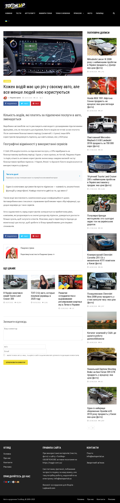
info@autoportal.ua (62, 478)
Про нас (7, 458)
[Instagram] (11, 482)
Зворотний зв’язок (95, 462)
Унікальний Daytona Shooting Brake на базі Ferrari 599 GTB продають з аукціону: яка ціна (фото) (101, 373)
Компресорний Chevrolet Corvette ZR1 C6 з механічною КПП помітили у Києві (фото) (101, 259)
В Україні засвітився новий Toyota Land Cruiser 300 (12, 296)
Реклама (7, 466)
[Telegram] (13, 482)
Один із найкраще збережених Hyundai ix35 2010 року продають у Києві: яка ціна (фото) (101, 412)
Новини (8, 13)
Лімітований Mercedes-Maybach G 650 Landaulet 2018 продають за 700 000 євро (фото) (100, 142)
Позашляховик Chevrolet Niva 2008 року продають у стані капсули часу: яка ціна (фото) (101, 298)
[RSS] (16, 482)
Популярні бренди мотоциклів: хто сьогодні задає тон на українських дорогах (100, 220)
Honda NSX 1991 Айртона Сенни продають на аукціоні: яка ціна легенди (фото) (100, 102)
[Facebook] (4, 482)
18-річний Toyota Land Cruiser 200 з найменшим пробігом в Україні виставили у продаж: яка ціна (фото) (101, 181)
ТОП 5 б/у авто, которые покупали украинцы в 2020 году (43, 296)
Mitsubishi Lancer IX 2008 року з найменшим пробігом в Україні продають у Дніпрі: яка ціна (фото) (101, 63)
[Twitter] (9, 482)
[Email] (18, 482)
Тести (18, 13)
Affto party (30, 13)
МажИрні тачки (45, 13)
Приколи (78, 13)
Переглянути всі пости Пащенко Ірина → (37, 254)
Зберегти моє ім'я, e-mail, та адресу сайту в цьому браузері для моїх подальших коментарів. (43, 355)
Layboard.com (49, 488)
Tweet (26, 103)
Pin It (37, 103)
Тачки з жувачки (63, 13)
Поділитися (12, 103)
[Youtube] (6, 482)
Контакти (7, 462)
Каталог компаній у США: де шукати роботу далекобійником (101, 335)
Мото (90, 13)
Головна (7, 453)
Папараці (99, 13)
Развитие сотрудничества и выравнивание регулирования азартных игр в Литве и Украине (70, 299)
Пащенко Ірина (15, 98)
